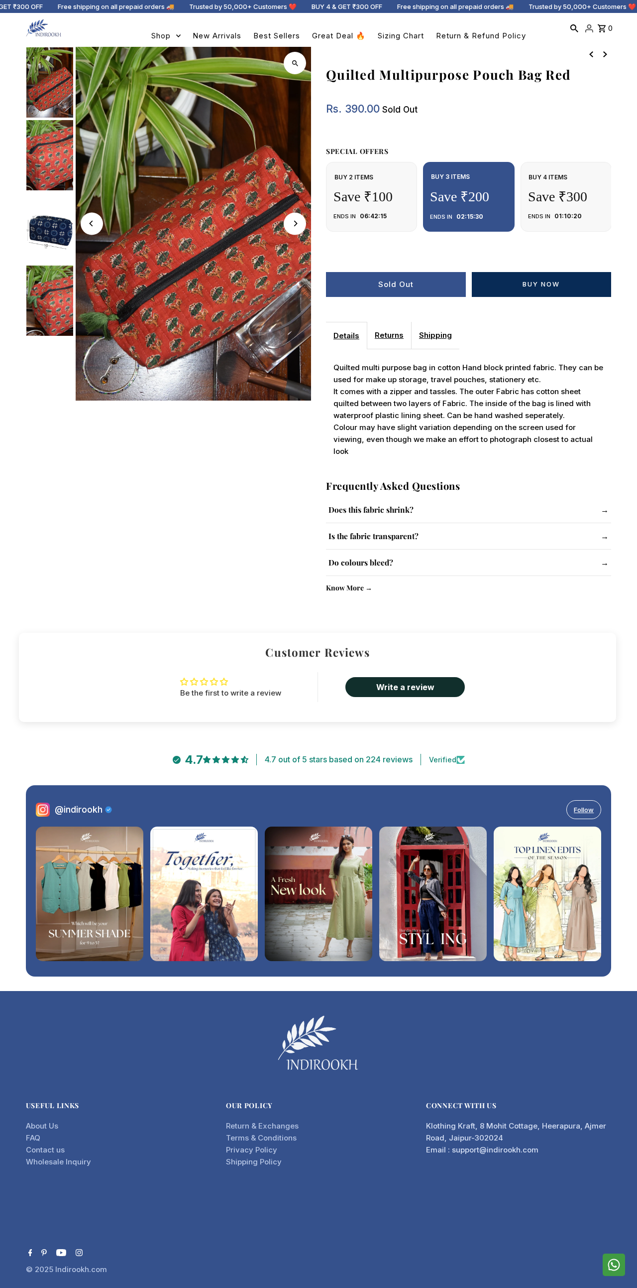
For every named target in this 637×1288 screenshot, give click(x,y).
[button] (199, 1194)
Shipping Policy (254, 1161)
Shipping (435, 335)
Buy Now (541, 284)
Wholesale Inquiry (58, 1161)
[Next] (295, 223)
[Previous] (92, 223)
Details (346, 335)
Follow (584, 810)
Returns (389, 335)
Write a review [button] (405, 687)
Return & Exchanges (262, 1126)
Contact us (45, 1149)
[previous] (591, 54)
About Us (42, 1126)
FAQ (33, 1138)
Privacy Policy (251, 1149)
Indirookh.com (81, 1269)
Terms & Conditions (261, 1138)
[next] (605, 54)
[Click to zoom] (295, 63)
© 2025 (40, 1269)
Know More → (349, 587)
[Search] (574, 28)
